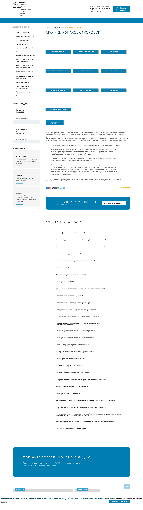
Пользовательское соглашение (116, 509)
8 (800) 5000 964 (100, 8)
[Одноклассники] (50, 188)
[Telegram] (64, 188)
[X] (53, 188)
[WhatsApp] (58, 188)
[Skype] (61, 188)
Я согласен (4, 502)
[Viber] (55, 188)
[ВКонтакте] (47, 188)
